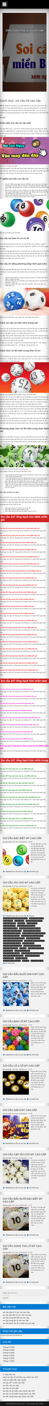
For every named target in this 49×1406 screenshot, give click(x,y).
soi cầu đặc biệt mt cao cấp (22, 838)
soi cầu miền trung (28, 943)
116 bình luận (34, 1055)
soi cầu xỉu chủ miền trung (11, 953)
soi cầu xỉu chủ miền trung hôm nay (32, 953)
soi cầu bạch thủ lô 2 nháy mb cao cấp (19, 1323)
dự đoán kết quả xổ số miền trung (29, 928)
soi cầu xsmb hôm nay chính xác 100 (18, 1396)
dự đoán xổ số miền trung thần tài (14, 938)
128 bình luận (34, 1143)
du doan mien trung (9, 923)
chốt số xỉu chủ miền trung (34, 921)
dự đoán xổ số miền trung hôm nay (32, 936)
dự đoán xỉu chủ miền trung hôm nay (34, 933)
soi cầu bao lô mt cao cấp (21, 1021)
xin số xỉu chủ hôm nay (32, 955)
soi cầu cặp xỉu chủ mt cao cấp (24, 1154)
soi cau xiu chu (8, 951)
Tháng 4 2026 (8, 1353)
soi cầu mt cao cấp (19, 872)
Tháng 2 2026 (8, 1358)
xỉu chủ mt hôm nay (37, 960)
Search (5, 1298)
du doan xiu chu (32, 923)
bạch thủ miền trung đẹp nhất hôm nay (15, 918)
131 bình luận (34, 1099)
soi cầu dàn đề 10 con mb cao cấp (17, 1315)
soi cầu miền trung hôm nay (32, 946)
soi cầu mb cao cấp (11, 1385)
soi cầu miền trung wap (11, 948)
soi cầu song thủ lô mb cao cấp (15, 1320)
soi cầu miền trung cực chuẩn (12, 946)
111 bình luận (10, 963)
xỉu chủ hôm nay (8, 958)
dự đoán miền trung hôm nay (12, 931)
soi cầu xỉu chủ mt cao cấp (21, 882)
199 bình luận (34, 1235)
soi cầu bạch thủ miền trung (12, 943)
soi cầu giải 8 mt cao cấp (20, 1110)
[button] (4, 4)
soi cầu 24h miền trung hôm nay (34, 941)
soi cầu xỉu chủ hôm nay (22, 951)
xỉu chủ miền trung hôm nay (12, 960)
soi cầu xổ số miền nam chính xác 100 (18, 1391)
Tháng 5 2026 (8, 1350)
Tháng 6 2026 (8, 1347)
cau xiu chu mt (19, 921)
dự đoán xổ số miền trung (11, 936)
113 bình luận (34, 1282)
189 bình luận (34, 1010)
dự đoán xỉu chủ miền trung (12, 933)
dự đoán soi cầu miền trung (32, 931)
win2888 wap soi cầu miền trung (13, 955)
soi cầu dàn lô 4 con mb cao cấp (16, 1312)
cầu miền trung (8, 921)
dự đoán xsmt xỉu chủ (33, 938)
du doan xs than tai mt (10, 928)
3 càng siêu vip (9, 1374)
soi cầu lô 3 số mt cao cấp (21, 1065)
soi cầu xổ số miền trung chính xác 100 (19, 1394)
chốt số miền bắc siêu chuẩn (14, 1380)
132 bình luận (34, 1188)
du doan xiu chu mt (9, 926)
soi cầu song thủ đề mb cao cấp (16, 1318)
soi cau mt (23, 948)
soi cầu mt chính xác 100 (36, 948)
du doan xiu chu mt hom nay (26, 926)
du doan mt (21, 923)
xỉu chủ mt (26, 960)
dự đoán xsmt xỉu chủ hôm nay (13, 941)
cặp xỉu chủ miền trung (36, 918)
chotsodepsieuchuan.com (24, 30)
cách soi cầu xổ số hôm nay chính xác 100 (20, 1377)
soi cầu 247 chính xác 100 (13, 1383)
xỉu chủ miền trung (21, 958)
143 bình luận (34, 872)
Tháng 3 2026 (8, 1355)
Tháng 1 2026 (8, 1361)
